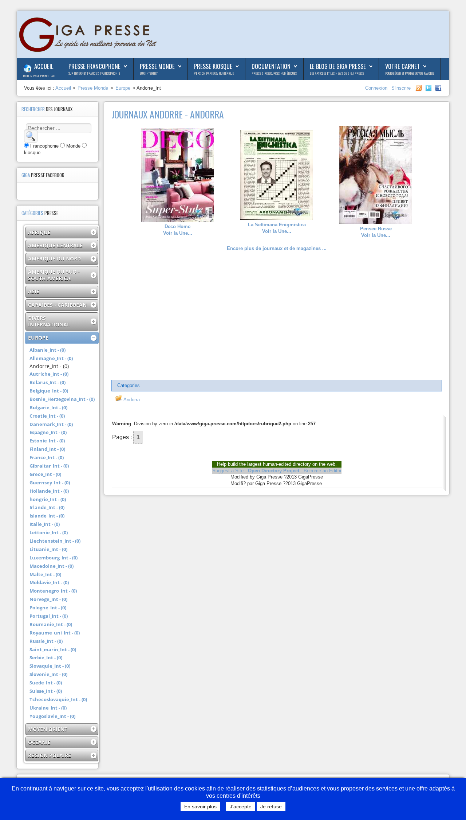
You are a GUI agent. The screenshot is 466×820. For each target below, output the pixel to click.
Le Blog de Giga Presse (338, 66)
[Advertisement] (276, 316)
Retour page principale (39, 75)
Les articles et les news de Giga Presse (337, 73)
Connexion (377, 88)
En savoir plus (200, 806)
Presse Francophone (94, 66)
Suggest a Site (228, 470)
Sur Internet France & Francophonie (94, 73)
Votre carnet (402, 66)
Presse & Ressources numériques (274, 73)
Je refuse (271, 806)
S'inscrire (401, 88)
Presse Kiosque (213, 66)
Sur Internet (149, 73)
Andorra (131, 399)
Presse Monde (157, 66)
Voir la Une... (177, 230)
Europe (122, 88)
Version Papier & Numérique (214, 73)
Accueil (43, 66)
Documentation (271, 66)
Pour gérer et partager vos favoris (409, 73)
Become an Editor (322, 470)
